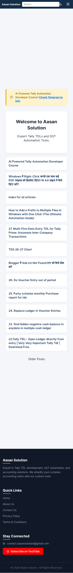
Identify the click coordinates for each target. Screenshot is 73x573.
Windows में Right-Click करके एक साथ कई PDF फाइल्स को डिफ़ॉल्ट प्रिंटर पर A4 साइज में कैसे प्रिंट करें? (35, 180)
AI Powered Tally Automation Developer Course (36, 163)
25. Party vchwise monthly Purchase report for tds (34, 295)
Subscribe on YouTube (25, 551)
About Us (8, 504)
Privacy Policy (11, 516)
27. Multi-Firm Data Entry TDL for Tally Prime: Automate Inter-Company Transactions (35, 232)
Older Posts (36, 359)
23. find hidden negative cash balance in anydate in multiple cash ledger (36, 326)
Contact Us (9, 510)
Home (6, 498)
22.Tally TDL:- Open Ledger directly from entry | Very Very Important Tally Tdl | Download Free (36, 343)
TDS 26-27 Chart (20, 249)
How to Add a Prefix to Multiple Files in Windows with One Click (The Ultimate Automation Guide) (35, 214)
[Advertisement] (36, 46)
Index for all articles (22, 197)
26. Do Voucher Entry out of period (32, 280)
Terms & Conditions (14, 522)
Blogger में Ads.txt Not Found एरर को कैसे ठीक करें (36, 265)
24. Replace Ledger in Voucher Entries (34, 310)
